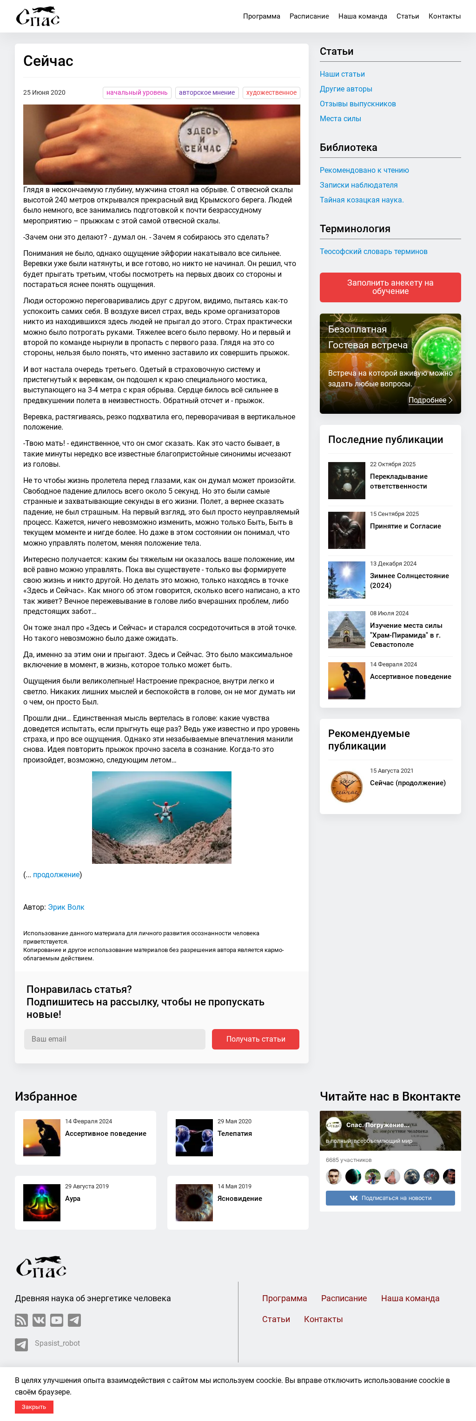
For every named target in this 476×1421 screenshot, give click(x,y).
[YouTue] (56, 1320)
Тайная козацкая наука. (362, 200)
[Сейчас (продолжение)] (346, 787)
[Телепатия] (194, 1137)
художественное (271, 93)
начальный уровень (137, 93)
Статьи (408, 16)
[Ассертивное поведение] (346, 680)
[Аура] (41, 1202)
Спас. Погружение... (378, 1124)
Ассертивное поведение (410, 676)
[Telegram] (74, 1320)
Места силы (340, 118)
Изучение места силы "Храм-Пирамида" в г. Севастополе (406, 635)
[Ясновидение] (194, 1202)
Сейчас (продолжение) (408, 783)
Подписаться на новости (396, 1197)
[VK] (39, 1320)
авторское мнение (207, 93)
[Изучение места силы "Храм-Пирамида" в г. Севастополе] (346, 630)
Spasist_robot (57, 1343)
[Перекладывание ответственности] (346, 480)
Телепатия (235, 1133)
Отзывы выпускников (358, 103)
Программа (261, 16)
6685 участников (349, 1159)
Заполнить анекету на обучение (390, 287)
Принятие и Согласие (405, 526)
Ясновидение (240, 1198)
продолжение (56, 874)
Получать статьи (255, 1039)
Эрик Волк (66, 907)
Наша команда (362, 16)
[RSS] (21, 1320)
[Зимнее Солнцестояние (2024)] (346, 580)
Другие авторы (346, 89)
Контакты (445, 16)
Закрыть (34, 1406)
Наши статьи (342, 74)
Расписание (309, 16)
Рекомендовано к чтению (364, 170)
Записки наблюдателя (359, 185)
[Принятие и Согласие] (346, 530)
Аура (72, 1198)
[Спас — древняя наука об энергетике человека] (38, 16)
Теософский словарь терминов (374, 251)
